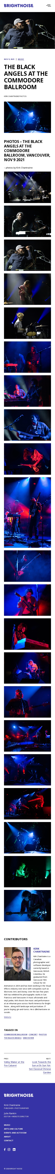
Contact (8, 1140)
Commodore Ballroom (15, 1034)
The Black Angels (12, 1038)
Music (21, 59)
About (7, 1136)
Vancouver (28, 1038)
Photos (43, 1034)
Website (7, 1017)
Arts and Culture (13, 1129)
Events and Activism (15, 1132)
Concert (33, 1034)
